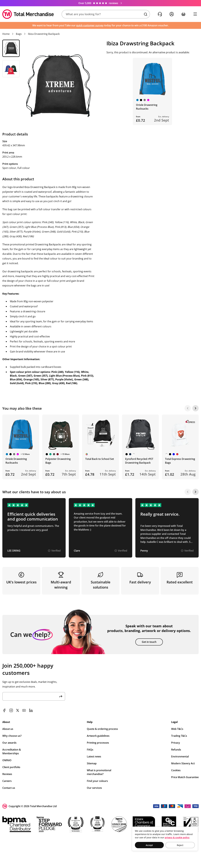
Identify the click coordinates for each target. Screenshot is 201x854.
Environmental (180, 756)
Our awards (9, 742)
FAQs (90, 749)
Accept (149, 845)
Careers (7, 781)
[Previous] (188, 408)
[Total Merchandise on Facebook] (4, 710)
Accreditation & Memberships (11, 751)
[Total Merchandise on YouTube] (24, 710)
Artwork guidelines (98, 736)
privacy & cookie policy (177, 837)
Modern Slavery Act (183, 763)
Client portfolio (11, 767)
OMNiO (6, 760)
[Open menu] (195, 14)
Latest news (94, 756)
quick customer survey (89, 25)
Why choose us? (12, 736)
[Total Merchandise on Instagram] (11, 710)
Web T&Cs (177, 729)
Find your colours (97, 781)
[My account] (171, 14)
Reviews (7, 774)
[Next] (195, 408)
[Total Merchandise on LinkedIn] (31, 710)
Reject (180, 845)
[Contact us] (159, 14)
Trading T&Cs (179, 736)
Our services (94, 788)
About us (7, 729)
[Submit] (61, 696)
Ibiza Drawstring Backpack (44, 34)
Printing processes (98, 742)
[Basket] (183, 14)
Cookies (176, 770)
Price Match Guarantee (185, 777)
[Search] (145, 14)
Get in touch (149, 642)
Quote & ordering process (102, 729)
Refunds (176, 749)
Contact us (8, 788)
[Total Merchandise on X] (17, 710)
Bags (19, 34)
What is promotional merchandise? (99, 772)
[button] (106, 14)
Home (6, 34)
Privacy (175, 742)
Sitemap (92, 763)
